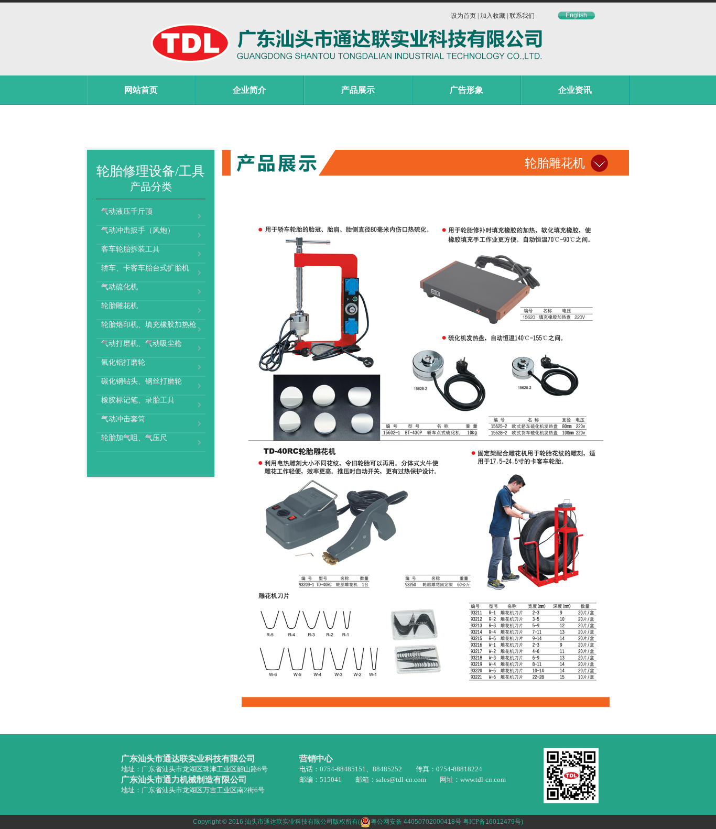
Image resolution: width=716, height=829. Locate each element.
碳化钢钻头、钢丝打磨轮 (141, 381)
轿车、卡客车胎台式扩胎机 (145, 268)
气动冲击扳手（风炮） (138, 230)
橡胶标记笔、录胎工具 (138, 400)
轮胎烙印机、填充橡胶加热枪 (149, 325)
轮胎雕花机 (119, 306)
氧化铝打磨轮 (123, 362)
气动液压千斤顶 (127, 211)
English (576, 15)
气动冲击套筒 (123, 419)
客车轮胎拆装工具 (130, 249)
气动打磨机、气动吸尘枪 (141, 343)
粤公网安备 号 (416, 821)
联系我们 (522, 15)
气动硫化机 (119, 287)
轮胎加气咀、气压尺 (134, 438)
